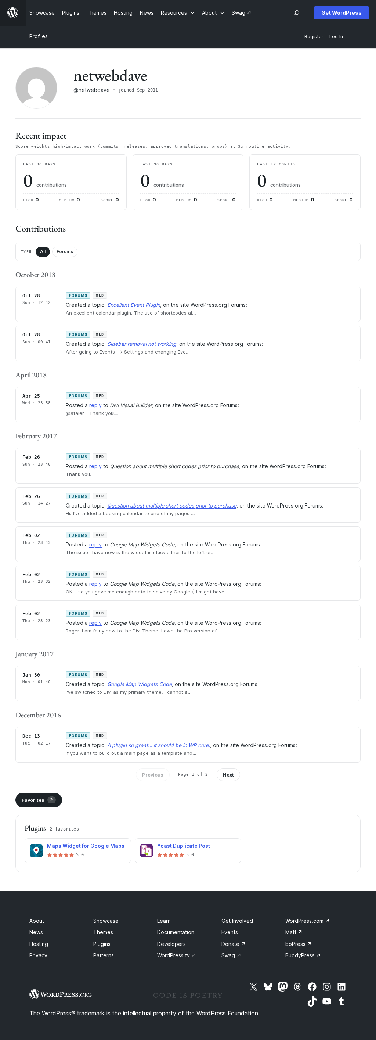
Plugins (102, 944)
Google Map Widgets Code (139, 684)
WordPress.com (307, 921)
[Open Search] (296, 13)
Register (313, 36)
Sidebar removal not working (141, 344)
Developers (171, 944)
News (36, 932)
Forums (65, 251)
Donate (233, 944)
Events (229, 932)
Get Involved (237, 921)
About (36, 921)
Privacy (38, 955)
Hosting (38, 944)
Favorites (37, 800)
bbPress (298, 944)
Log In (336, 36)
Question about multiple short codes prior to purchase (171, 505)
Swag (231, 955)
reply (95, 405)
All (43, 251)
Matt (294, 932)
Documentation (175, 932)
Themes (103, 932)
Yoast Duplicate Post (183, 846)
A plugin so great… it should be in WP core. (158, 745)
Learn (164, 921)
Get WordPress (341, 13)
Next (228, 775)
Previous (152, 775)
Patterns (103, 955)
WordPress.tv (176, 955)
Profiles (38, 36)
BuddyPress (303, 955)
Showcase (106, 921)
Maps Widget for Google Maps (85, 846)
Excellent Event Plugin (133, 305)
